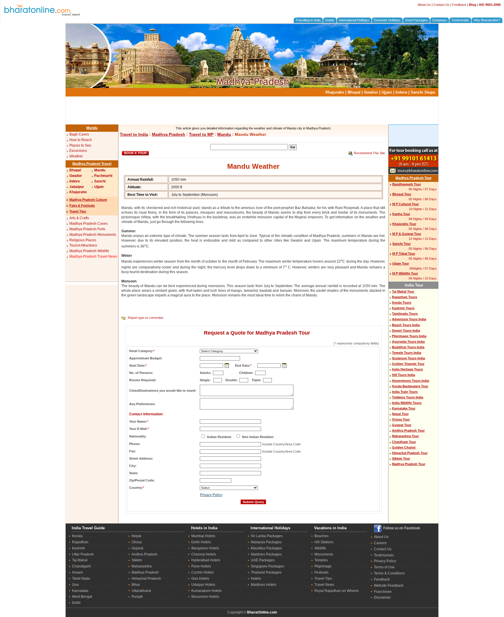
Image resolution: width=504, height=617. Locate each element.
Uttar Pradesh (83, 554)
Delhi (76, 603)
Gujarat (137, 548)
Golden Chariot (404, 447)
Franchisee (383, 592)
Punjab (137, 597)
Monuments (323, 554)
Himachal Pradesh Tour (410, 453)
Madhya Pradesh (168, 134)
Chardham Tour (404, 442)
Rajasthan (80, 542)
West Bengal (82, 597)
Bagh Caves (79, 134)
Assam (77, 572)
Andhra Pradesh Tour (408, 430)
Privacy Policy (211, 495)
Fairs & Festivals (82, 205)
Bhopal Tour (401, 194)
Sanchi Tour (401, 243)
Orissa (137, 542)
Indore (401, 92)
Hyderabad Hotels (205, 560)
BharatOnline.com (262, 612)
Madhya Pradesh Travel (91, 164)
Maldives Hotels (263, 585)
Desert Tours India (406, 330)
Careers (380, 543)
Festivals (321, 572)
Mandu (91, 128)
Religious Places (82, 240)
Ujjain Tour (400, 263)
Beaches (321, 536)
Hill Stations (323, 542)
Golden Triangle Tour (408, 363)
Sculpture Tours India (408, 358)
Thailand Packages (266, 572)
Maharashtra (142, 566)
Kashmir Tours (403, 308)
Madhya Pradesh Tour (414, 178)
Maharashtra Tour (405, 436)
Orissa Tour (401, 419)
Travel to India (134, 134)
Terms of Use (384, 567)
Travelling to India (308, 20)
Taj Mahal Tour (403, 291)
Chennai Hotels (203, 554)
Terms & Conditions (389, 573)
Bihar (136, 585)
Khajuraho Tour (404, 224)
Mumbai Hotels (203, 536)
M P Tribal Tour (403, 253)
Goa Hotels (200, 578)
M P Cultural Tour (405, 204)
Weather (76, 156)
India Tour (414, 285)
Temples (321, 560)
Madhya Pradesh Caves (88, 224)
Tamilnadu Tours (405, 313)
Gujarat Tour (401, 425)
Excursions (78, 151)
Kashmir (78, 548)
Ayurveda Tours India (408, 341)
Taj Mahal (80, 560)
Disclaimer (382, 597)
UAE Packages (263, 560)
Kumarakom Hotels (206, 591)
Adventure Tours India (409, 319)
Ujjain (387, 92)
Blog (472, 4)
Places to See (80, 145)
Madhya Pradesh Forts (87, 229)
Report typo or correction (145, 317)
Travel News (324, 585)
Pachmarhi (103, 176)
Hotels (329, 20)
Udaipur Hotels (203, 585)
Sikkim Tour (401, 458)
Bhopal (354, 92)
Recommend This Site (369, 153)
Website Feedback (388, 585)
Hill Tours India (403, 375)
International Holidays (354, 20)
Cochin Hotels (202, 572)
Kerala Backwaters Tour (410, 386)
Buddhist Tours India (408, 347)
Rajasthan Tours (404, 297)
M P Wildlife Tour (405, 273)
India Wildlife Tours (406, 403)
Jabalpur (76, 187)
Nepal (136, 536)
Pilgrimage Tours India (409, 336)
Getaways (439, 20)
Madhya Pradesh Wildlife (89, 251)
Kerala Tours (401, 302)
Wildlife (320, 548)
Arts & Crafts (79, 218)
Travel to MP (201, 134)
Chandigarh (81, 566)
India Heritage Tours (407, 369)
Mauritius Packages (266, 548)
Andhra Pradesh (145, 554)
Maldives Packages (266, 554)
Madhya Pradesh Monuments (92, 235)
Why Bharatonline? (487, 20)
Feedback (459, 4)
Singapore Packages (267, 566)
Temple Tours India (406, 352)
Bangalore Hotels (205, 548)
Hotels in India (204, 528)
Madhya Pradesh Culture (88, 199)
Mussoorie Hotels (205, 597)
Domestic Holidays (387, 20)
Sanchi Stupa (423, 92)
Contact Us (441, 4)
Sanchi (100, 181)
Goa (75, 585)
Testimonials (460, 20)
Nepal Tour (400, 414)
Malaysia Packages (266, 542)
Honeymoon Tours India (410, 380)
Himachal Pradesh (146, 578)
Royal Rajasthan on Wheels (336, 591)
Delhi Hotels (201, 542)
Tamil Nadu (81, 578)
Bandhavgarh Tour (406, 184)
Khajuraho (335, 92)
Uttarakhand (141, 591)
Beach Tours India (406, 325)
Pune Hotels (201, 566)
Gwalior (371, 92)
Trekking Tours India (407, 397)
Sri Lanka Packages (267, 536)
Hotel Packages (416, 20)
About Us (424, 4)
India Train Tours (405, 391)
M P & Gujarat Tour (406, 233)
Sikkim (137, 560)
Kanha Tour (401, 214)
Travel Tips (77, 211)
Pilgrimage (323, 566)
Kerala (77, 536)
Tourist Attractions (83, 245)
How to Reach (80, 140)
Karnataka (80, 591)
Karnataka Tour (403, 408)
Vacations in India (330, 528)
